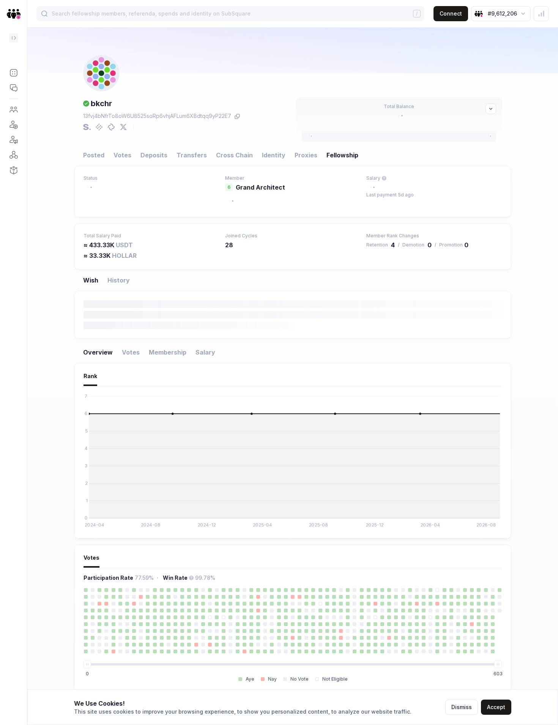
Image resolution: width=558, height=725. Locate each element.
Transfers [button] (192, 155)
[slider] (87, 664)
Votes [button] (122, 155)
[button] (13, 72)
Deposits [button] (153, 155)
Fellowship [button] (342, 155)
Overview (98, 352)
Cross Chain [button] (234, 155)
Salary (205, 352)
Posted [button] (93, 155)
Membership (167, 352)
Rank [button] (90, 376)
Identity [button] (273, 155)
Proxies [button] (306, 155)
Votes (131, 352)
